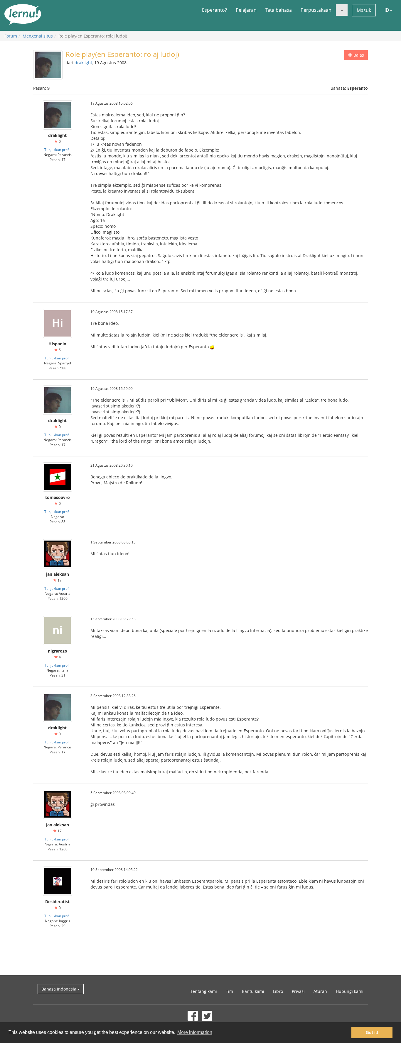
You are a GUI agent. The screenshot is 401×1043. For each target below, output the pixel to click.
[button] (342, 10)
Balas (358, 55)
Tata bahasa (278, 10)
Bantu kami (253, 991)
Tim (229, 991)
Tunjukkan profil (57, 149)
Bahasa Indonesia (59, 989)
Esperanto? (214, 10)
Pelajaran (246, 10)
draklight (83, 62)
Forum (10, 36)
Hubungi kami (349, 991)
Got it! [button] (372, 1032)
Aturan (320, 991)
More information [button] (194, 1032)
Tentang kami (203, 991)
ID (387, 10)
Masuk (364, 10)
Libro (278, 991)
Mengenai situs (38, 36)
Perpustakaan (316, 10)
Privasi (298, 991)
